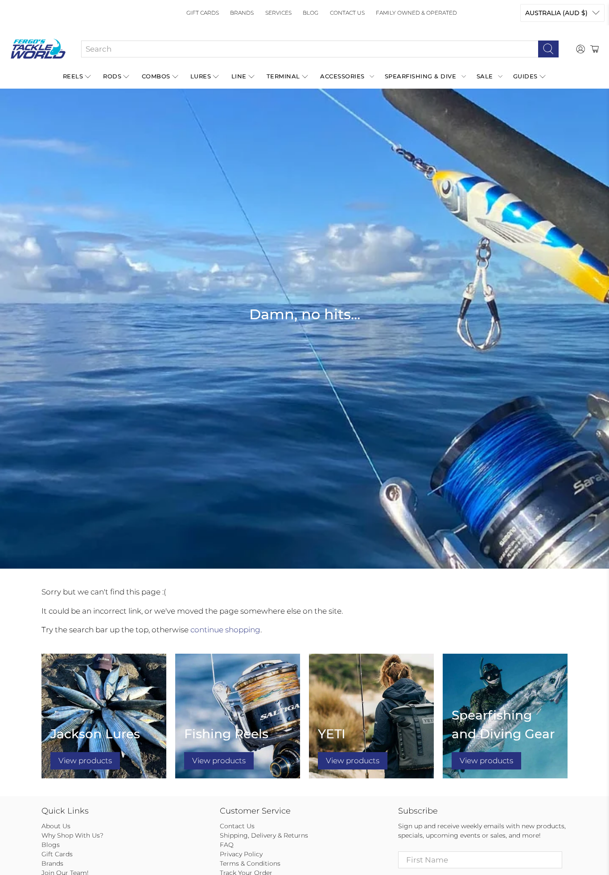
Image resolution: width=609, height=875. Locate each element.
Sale (485, 76)
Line (239, 76)
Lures (200, 76)
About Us (55, 826)
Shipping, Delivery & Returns (264, 835)
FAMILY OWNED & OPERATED (416, 12)
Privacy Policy (241, 854)
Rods (112, 76)
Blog (310, 12)
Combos (156, 76)
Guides (525, 76)
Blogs (50, 845)
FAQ (227, 845)
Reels (73, 76)
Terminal (283, 76)
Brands (242, 12)
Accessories (342, 76)
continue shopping (225, 629)
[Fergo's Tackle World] (38, 49)
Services (278, 12)
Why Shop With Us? (72, 835)
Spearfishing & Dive (421, 76)
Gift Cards (202, 12)
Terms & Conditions (250, 863)
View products (85, 760)
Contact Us (347, 12)
